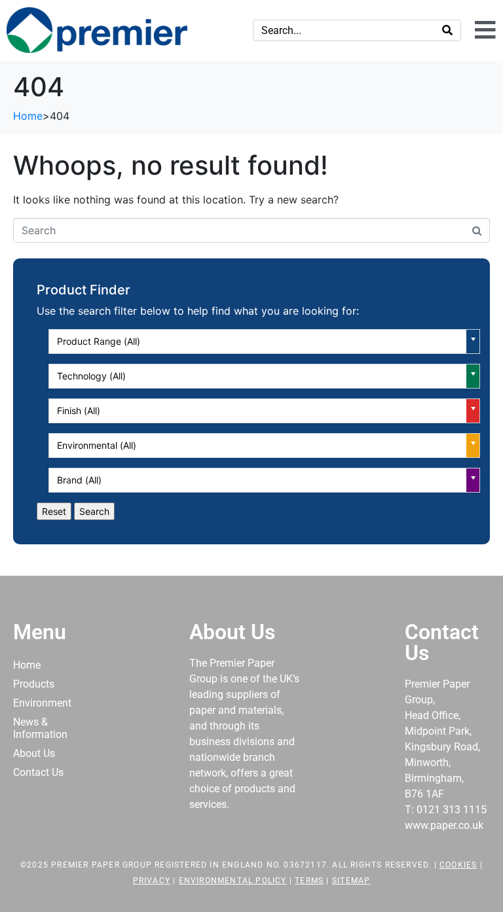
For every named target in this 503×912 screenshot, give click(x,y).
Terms (309, 880)
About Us (34, 753)
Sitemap (351, 880)
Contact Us (38, 772)
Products (33, 684)
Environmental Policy (233, 880)
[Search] (447, 30)
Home (27, 665)
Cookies (458, 864)
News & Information (40, 728)
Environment (42, 703)
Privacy (151, 880)
